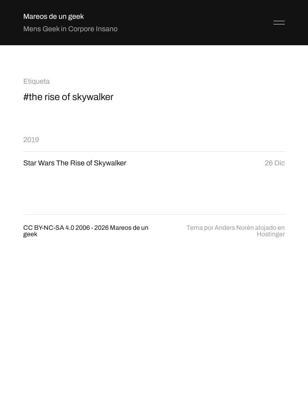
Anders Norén (234, 227)
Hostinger (271, 234)
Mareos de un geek (53, 16)
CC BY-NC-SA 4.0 (48, 227)
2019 (31, 140)
